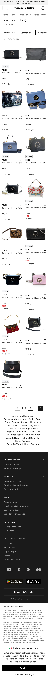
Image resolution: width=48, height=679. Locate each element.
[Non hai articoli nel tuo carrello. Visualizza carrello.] (43, 8)
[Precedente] (17, 408)
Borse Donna (25, 14)
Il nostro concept (11, 464)
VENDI (6, 498)
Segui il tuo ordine (12, 481)
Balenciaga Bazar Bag (23, 416)
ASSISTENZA (10, 522)
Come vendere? (11, 502)
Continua (24, 668)
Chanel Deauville (31, 438)
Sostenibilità (9, 547)
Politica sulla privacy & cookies (22, 599)
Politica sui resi (11, 489)
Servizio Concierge (13, 468)
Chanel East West (13, 422)
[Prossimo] (30, 408)
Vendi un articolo (12, 509)
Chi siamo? (9, 543)
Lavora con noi (11, 555)
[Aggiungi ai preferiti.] (21, 70)
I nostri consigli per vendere (17, 505)
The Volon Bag (33, 434)
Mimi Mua (35, 431)
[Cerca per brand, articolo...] (5, 8)
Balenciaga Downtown (15, 419)
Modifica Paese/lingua (24, 674)
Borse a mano (40, 14)
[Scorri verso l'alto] (40, 408)
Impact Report (10, 551)
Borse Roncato (22, 441)
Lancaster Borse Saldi (16, 431)
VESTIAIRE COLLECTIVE (15, 539)
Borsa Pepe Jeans (14, 434)
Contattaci (9, 530)
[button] (43, 8)
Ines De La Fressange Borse (22, 428)
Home (5, 14)
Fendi (13, 14)
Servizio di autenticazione (16, 485)
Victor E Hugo (13, 438)
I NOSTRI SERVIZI (12, 460)
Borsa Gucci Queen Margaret (22, 425)
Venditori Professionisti (14, 513)
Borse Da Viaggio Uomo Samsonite (24, 444)
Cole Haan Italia (33, 422)
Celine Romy (35, 419)
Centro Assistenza (12, 526)
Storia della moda (12, 559)
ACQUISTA (8, 477)
